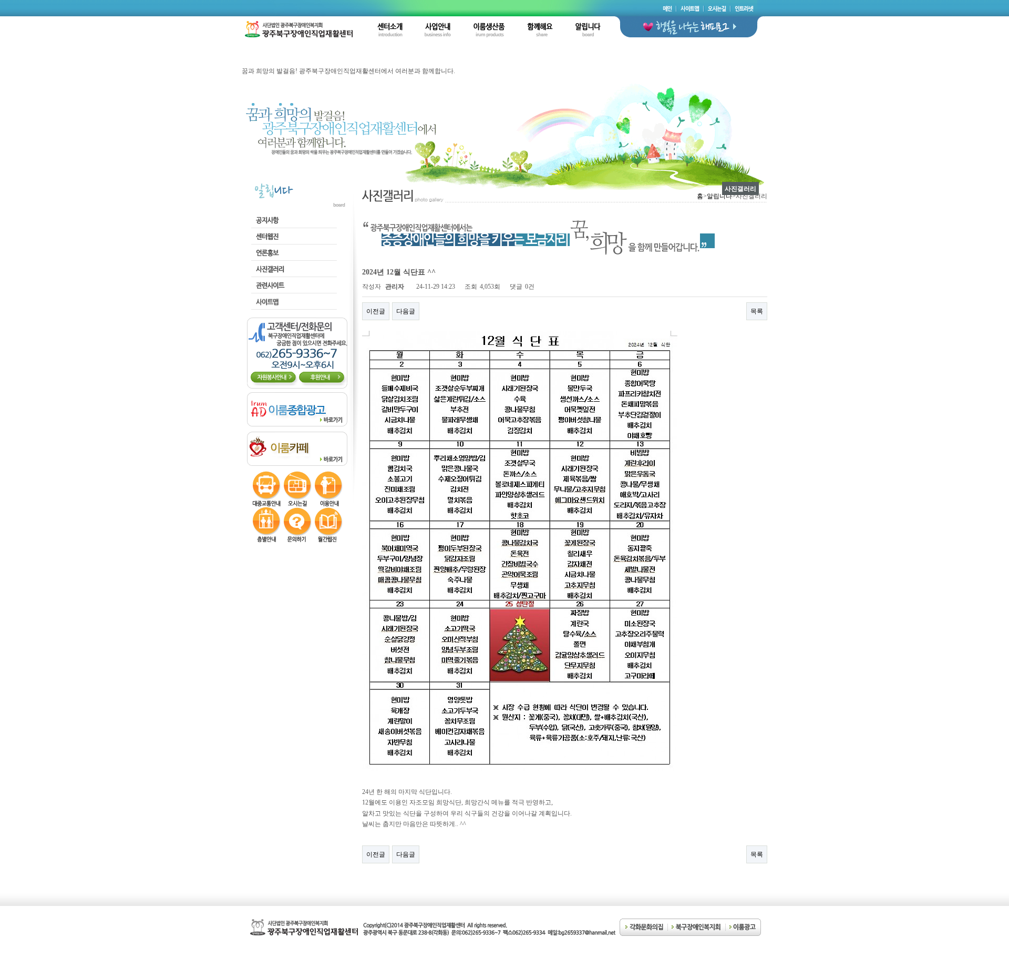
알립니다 (719, 196)
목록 (756, 311)
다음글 (405, 311)
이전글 (375, 311)
